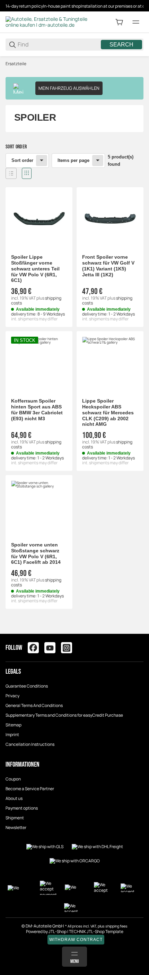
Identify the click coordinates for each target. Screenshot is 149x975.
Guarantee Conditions (27, 686)
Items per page (73, 160)
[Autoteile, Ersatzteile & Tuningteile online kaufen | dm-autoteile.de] (47, 21)
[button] (11, 173)
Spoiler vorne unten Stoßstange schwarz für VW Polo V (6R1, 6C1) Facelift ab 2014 (36, 553)
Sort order (22, 160)
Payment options (22, 808)
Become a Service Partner (30, 789)
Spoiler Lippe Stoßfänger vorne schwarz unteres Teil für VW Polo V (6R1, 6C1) (35, 268)
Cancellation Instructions (30, 744)
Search (121, 45)
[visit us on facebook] (33, 647)
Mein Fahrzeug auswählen (68, 88)
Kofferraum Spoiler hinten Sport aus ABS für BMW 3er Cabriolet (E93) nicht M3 (37, 409)
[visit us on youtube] (49, 647)
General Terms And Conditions (34, 705)
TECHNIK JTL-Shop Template (96, 931)
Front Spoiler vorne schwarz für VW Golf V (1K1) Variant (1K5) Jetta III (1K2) (108, 265)
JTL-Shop (58, 931)
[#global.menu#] (135, 22)
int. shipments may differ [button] (34, 319)
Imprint (12, 734)
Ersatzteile (16, 64)
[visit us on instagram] (66, 647)
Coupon (13, 779)
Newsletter (16, 827)
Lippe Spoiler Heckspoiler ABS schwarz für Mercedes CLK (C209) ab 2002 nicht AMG (108, 412)
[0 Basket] (119, 22)
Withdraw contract (76, 939)
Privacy (12, 696)
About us (14, 798)
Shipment (15, 818)
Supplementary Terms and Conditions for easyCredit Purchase (64, 715)
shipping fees (116, 926)
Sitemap (13, 725)
